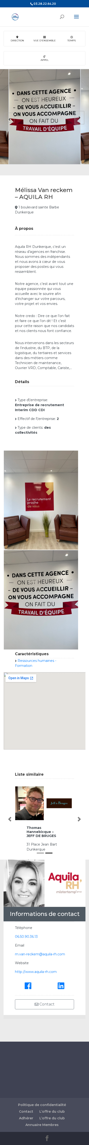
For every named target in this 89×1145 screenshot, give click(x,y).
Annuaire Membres (42, 1125)
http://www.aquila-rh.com (36, 972)
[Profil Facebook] (28, 985)
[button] (10, 819)
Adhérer (26, 1118)
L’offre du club (52, 1111)
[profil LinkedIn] (61, 985)
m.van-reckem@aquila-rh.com (40, 954)
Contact (46, 1004)
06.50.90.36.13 (26, 936)
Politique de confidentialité (42, 1105)
